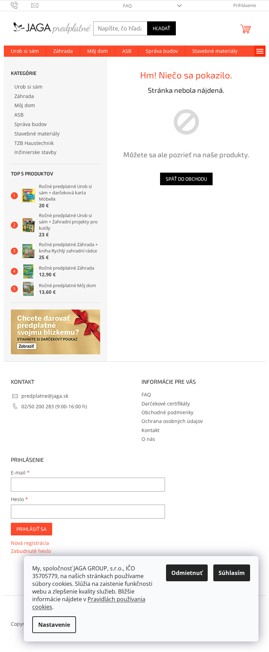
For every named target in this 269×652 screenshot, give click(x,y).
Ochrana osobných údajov (172, 421)
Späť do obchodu (186, 179)
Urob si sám (28, 86)
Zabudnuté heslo (31, 551)
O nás (148, 439)
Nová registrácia (30, 543)
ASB (18, 114)
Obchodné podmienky (167, 412)
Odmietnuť (186, 573)
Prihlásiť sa (31, 529)
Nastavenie (54, 625)
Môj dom (24, 105)
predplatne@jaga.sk (44, 396)
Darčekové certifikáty (166, 403)
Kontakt (150, 430)
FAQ (127, 5)
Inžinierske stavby (35, 152)
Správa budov (30, 124)
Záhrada (24, 96)
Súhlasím (232, 573)
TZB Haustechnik (34, 143)
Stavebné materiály (37, 133)
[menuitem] (25, 51)
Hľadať (161, 28)
